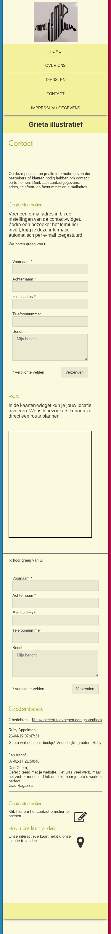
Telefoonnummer (26, 314)
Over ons (55, 65)
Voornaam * (22, 262)
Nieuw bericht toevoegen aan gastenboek (67, 720)
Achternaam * (24, 279)
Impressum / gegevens (55, 108)
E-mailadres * (24, 296)
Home (55, 51)
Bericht (18, 331)
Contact (55, 94)
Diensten (55, 79)
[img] (55, 22)
